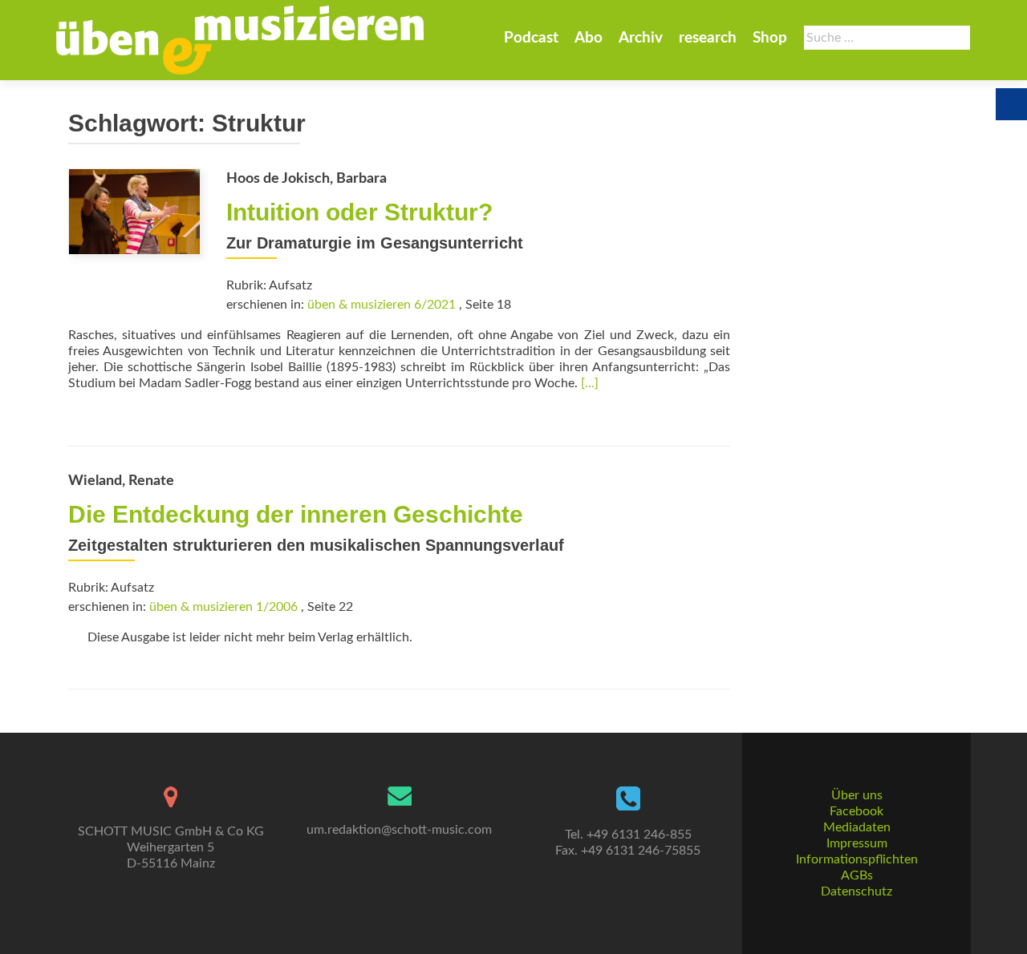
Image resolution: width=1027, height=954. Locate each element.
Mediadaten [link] (857, 827)
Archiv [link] (641, 38)
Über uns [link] (857, 795)
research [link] (708, 38)
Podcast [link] (531, 38)
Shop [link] (770, 38)
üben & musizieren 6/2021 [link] (381, 304)
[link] (240, 40)
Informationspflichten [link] (857, 859)
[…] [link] (590, 383)
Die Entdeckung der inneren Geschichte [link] (295, 514)
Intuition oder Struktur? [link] (359, 212)
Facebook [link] (856, 811)
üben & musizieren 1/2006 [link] (223, 606)
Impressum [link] (856, 843)
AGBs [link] (857, 875)
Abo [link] (588, 38)
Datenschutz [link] (856, 891)
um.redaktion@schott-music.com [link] (399, 829)
